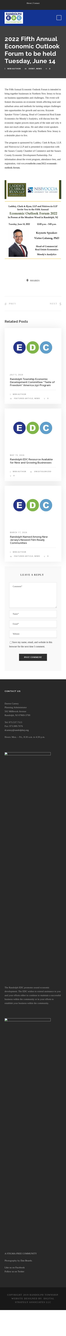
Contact (36, 3)
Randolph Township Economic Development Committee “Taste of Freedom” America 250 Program (32, 382)
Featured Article (23, 398)
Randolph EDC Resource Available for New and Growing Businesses (31, 461)
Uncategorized (42, 471)
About (29, 3)
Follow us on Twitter (14, 1271)
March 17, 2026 (18, 532)
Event (32, 68)
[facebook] (30, 6)
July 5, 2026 (16, 374)
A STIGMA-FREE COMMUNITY (21, 1253)
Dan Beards (26, 1260)
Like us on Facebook (15, 1267)
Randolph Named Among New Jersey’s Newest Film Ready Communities (29, 540)
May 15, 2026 (17, 455)
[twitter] (36, 6)
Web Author (14, 68)
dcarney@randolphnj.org (17, 730)
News (39, 68)
